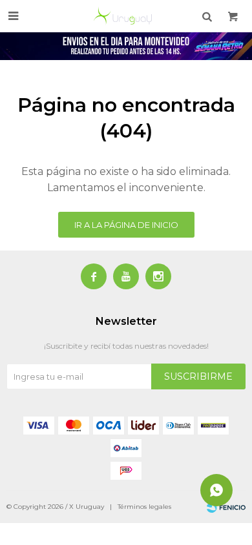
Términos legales (144, 506)
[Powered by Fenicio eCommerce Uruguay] (226, 507)
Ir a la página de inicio (126, 225)
